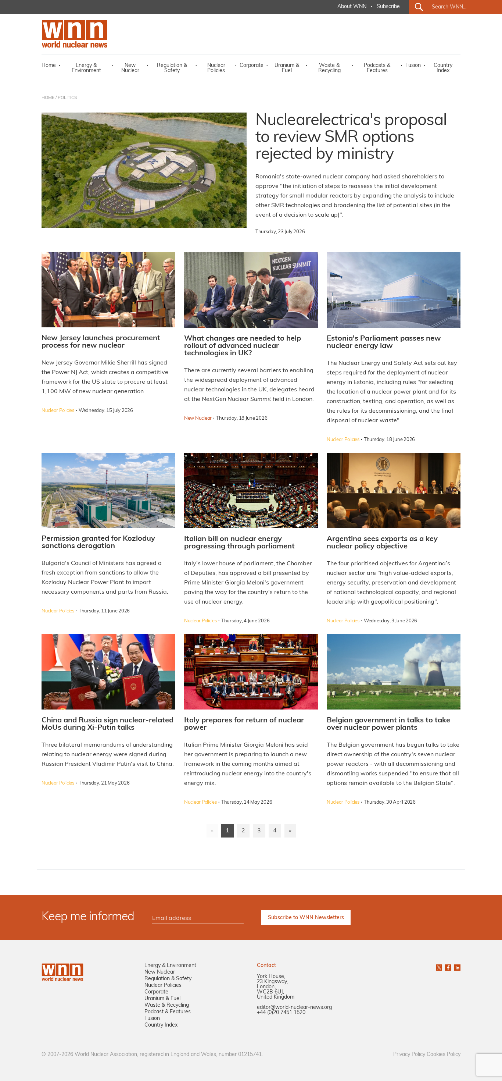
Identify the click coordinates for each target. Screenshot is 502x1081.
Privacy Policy (409, 1054)
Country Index (443, 68)
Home (49, 65)
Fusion (413, 65)
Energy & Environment (86, 68)
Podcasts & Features (377, 68)
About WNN (351, 7)
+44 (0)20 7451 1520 (281, 1013)
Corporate (251, 65)
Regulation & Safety (172, 68)
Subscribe (388, 7)
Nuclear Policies (216, 68)
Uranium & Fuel (287, 68)
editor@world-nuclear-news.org (294, 1007)
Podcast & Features (167, 1012)
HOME (48, 98)
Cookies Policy (443, 1054)
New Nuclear (130, 68)
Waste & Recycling (329, 68)
